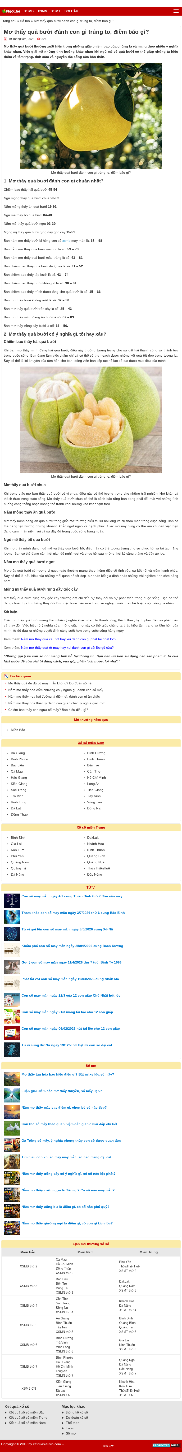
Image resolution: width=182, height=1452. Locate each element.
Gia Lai (16, 844)
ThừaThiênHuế (98, 868)
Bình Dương (96, 753)
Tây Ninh (94, 796)
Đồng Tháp (19, 814)
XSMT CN (126, 1395)
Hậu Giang (19, 777)
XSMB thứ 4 (28, 1305)
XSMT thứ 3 (127, 1290)
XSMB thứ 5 (28, 1325)
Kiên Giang (19, 784)
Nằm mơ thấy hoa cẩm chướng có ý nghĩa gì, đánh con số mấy (55, 690)
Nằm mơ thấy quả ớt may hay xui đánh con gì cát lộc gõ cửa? (67, 647)
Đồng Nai (94, 808)
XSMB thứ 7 (28, 1366)
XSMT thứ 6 (127, 1349)
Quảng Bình (96, 856)
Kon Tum (17, 850)
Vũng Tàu (94, 802)
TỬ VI (91, 887)
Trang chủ (8, 21)
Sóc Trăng (18, 790)
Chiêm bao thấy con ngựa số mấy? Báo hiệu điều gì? (48, 710)
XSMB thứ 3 (28, 1286)
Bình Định (18, 837)
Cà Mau (17, 771)
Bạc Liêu (17, 765)
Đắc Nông (94, 874)
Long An (93, 784)
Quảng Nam (20, 862)
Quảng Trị (18, 868)
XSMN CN (63, 1395)
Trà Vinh (17, 796)
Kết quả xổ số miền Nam (27, 1423)
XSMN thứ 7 (64, 1375)
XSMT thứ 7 (127, 1373)
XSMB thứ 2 (28, 1266)
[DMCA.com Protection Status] (166, 1447)
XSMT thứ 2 (127, 1271)
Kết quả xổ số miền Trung (28, 1417)
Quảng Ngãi (96, 862)
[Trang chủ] (11, 11)
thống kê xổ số (77, 1412)
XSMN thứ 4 (64, 1312)
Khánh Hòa (95, 844)
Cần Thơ (93, 771)
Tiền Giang (95, 790)
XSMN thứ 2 (64, 1273)
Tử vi (69, 1428)
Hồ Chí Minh (96, 777)
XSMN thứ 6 (64, 1351)
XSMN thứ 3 (64, 1292)
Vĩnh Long (18, 802)
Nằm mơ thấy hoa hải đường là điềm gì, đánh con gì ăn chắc (54, 696)
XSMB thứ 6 (28, 1345)
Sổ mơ (25, 21)
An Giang (18, 753)
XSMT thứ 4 (127, 1310)
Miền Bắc (18, 730)
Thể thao (72, 1423)
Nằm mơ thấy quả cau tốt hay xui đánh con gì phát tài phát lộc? (68, 639)
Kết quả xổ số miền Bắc (26, 1412)
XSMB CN (29, 1388)
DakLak (93, 837)
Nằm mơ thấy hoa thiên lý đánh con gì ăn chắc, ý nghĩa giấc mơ (56, 703)
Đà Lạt (16, 808)
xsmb (66, 240)
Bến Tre (93, 765)
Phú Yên (17, 856)
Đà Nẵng (17, 874)
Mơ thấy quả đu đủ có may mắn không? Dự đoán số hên (50, 683)
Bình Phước (20, 759)
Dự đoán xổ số (77, 1417)
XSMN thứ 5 (64, 1332)
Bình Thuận (96, 759)
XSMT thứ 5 (127, 1332)
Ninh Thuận (96, 850)
